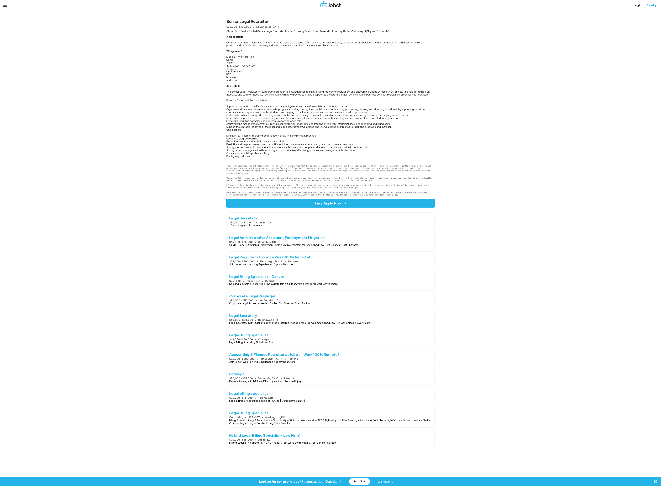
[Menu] (5, 5)
